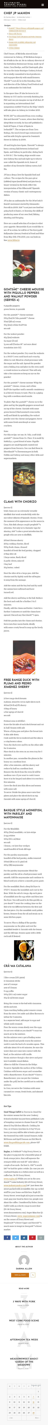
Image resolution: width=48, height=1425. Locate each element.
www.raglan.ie (10, 1179)
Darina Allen (10, 17)
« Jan (11, 1418)
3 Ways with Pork (24, 1302)
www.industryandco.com (15, 1186)
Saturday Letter (24, 17)
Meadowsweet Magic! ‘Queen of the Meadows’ (24, 1362)
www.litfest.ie (14, 240)
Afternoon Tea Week (24, 1340)
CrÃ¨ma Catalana (14, 48)
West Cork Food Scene (24, 1321)
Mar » (37, 1418)
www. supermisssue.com (28, 1216)
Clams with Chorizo (15, 34)
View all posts (20, 1275)
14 (33, 1402)
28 (33, 1413)
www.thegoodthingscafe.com (17, 1143)
